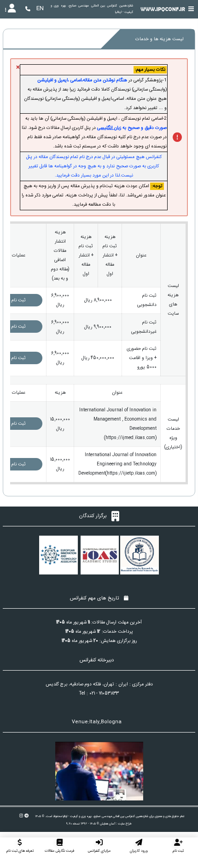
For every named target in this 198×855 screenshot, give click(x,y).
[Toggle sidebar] (191, 9)
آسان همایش (107, 823)
